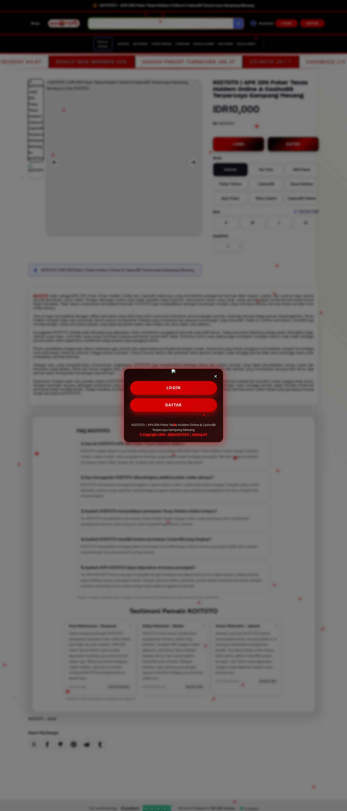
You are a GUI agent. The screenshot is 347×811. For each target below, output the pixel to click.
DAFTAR (173, 405)
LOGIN (173, 387)
